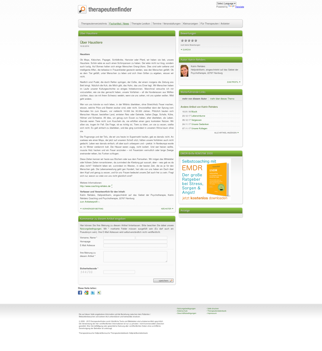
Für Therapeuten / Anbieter (215, 23)
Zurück (187, 49)
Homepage (85, 241)
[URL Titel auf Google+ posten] (87, 293)
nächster (166, 208)
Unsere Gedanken (200, 124)
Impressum (211, 313)
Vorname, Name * (88, 237)
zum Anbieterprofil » (89, 201)
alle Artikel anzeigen (225, 132)
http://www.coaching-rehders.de (95, 186)
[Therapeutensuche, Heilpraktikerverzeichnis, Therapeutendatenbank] (105, 12)
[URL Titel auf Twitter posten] (93, 293)
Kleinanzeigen (190, 23)
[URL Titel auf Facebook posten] (81, 293)
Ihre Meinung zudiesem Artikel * (88, 254)
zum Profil (232, 82)
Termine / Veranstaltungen (167, 23)
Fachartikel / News (119, 23)
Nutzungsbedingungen (90, 228)
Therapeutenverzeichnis (94, 23)
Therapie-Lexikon (140, 23)
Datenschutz (182, 310)
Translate (239, 6)
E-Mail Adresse (87, 245)
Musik (194, 111)
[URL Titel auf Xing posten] (100, 293)
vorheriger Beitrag (92, 208)
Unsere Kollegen (199, 128)
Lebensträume (198, 115)
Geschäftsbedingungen (186, 313)
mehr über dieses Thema (222, 98)
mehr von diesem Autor (194, 98)
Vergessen (196, 119)
